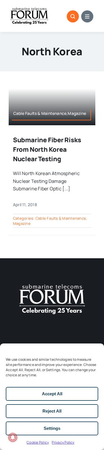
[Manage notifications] (12, 437)
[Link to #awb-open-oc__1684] (87, 16)
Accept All (52, 393)
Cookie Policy (38, 442)
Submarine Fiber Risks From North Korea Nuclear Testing (47, 149)
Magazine (22, 223)
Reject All (52, 411)
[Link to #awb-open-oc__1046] (73, 16)
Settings (52, 428)
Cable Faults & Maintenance (61, 218)
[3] (52, 283)
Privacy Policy (63, 442)
